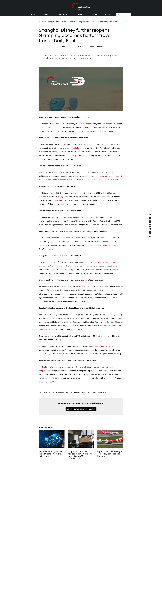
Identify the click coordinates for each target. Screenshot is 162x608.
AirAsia (69, 392)
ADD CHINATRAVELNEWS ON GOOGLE (81, 409)
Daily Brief (102, 392)
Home (32, 14)
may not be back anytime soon (107, 176)
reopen (88, 124)
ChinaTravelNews (96, 46)
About (107, 14)
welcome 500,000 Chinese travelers (65, 200)
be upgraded (81, 286)
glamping (92, 392)
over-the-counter (97, 346)
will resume (67, 217)
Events (94, 14)
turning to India (72, 148)
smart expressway (56, 392)
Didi (45, 392)
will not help (102, 241)
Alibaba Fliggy (80, 392)
